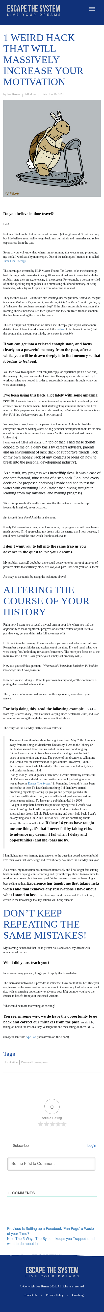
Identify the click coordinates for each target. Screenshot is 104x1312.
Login (91, 1145)
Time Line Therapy (14, 261)
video (61, 329)
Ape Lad (31, 1037)
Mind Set (30, 94)
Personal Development (34, 1062)
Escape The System (39, 783)
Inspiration (11, 1062)
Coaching (78, 1295)
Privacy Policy (54, 1295)
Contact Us (30, 1295)
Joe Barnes (13, 94)
